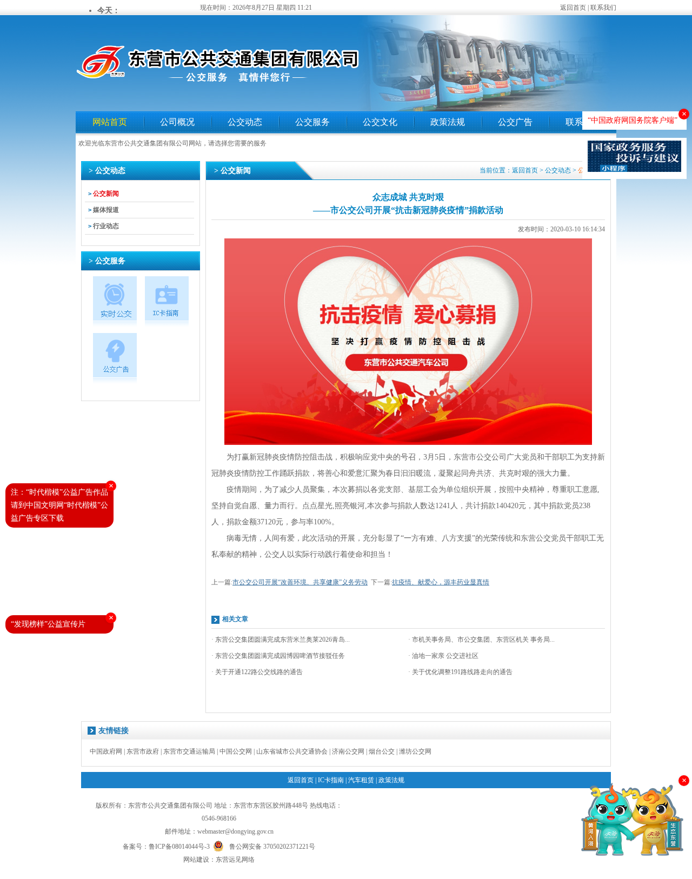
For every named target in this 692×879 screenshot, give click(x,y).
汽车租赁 (361, 780)
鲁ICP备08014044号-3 (179, 846)
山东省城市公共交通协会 (292, 751)
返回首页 (573, 7)
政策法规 (447, 121)
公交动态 (245, 121)
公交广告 (515, 121)
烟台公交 (382, 751)
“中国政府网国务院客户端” (632, 120)
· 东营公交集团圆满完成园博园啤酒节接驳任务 (278, 656)
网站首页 (109, 121)
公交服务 (312, 121)
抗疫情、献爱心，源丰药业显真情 (440, 582)
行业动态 (106, 226)
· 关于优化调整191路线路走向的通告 (460, 672)
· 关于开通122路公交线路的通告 (257, 672)
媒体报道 (106, 210)
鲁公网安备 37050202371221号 (272, 846)
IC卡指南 (331, 780)
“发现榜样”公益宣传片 (48, 624)
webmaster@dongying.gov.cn (235, 831)
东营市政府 (143, 751)
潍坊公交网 (415, 751)
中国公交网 (235, 751)
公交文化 (380, 121)
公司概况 (177, 121)
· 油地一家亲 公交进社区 (443, 656)
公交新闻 (106, 193)
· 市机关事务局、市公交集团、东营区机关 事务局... (481, 639)
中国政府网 (106, 751)
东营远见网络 (235, 859)
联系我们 (603, 7)
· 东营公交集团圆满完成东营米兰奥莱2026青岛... (280, 639)
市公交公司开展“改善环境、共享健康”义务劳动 (300, 582)
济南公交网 (348, 751)
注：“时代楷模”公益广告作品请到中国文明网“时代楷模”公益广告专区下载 (59, 505)
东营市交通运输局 (189, 751)
